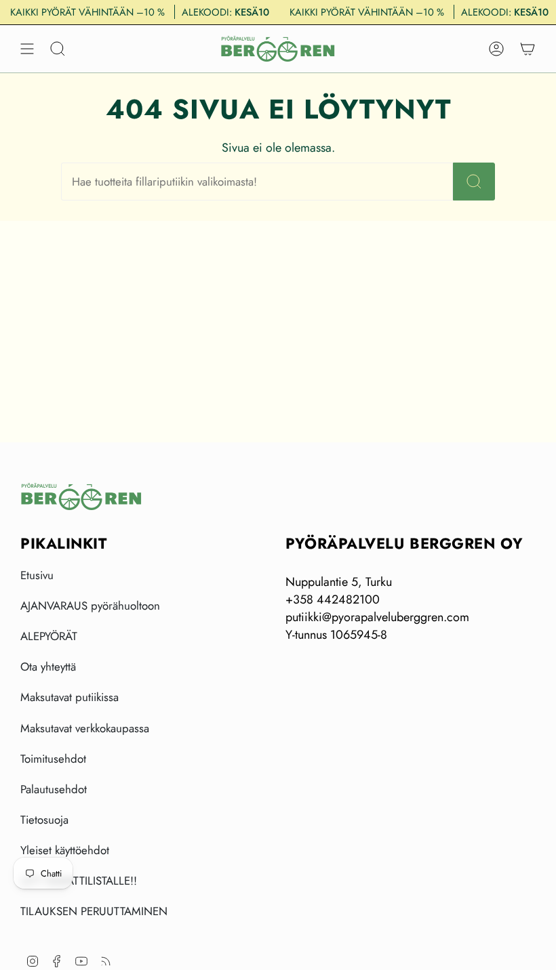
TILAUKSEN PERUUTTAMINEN (93, 911)
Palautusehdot (53, 789)
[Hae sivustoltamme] (474, 182)
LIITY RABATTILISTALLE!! (78, 880)
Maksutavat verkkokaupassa (84, 728)
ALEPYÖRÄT (48, 636)
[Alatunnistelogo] (81, 496)
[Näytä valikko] (27, 48)
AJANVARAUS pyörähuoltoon (90, 605)
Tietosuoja (44, 819)
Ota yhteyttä (48, 666)
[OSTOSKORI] (527, 48)
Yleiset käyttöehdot (64, 850)
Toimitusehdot (53, 759)
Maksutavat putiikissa (69, 697)
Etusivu (37, 575)
